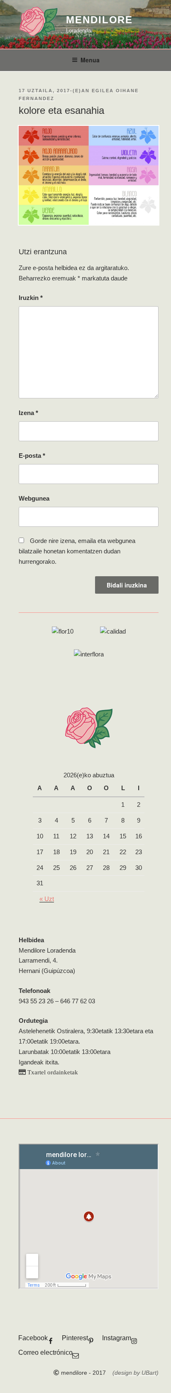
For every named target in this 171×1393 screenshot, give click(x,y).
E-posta (32, 455)
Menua (90, 60)
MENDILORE (99, 19)
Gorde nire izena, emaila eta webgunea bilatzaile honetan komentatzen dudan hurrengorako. (77, 551)
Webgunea (34, 498)
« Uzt (46, 898)
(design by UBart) (135, 1372)
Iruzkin (31, 297)
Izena (28, 412)
